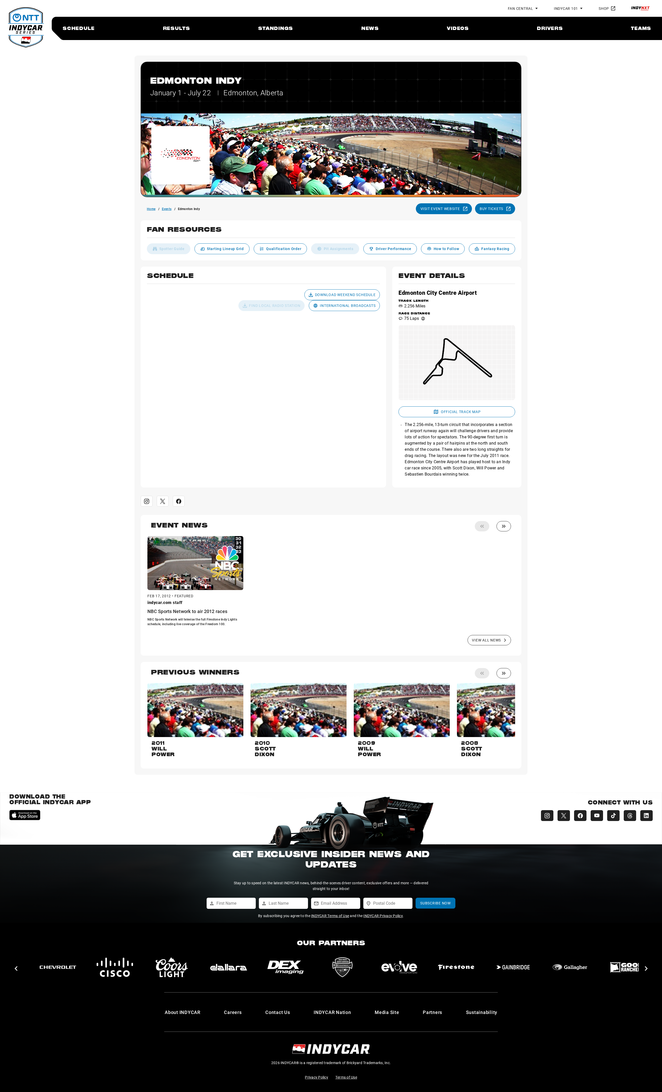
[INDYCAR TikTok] (613, 815)
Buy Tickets (491, 208)
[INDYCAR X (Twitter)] (564, 815)
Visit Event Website (440, 208)
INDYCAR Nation (332, 1012)
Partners (432, 1012)
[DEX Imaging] (114, 967)
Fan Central (520, 8)
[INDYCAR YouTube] (597, 815)
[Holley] (513, 967)
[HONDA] (626, 967)
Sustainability (482, 1012)
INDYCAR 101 (566, 8)
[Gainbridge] (342, 967)
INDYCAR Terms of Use (330, 915)
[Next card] (503, 526)
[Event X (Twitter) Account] (163, 501)
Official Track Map (461, 411)
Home (151, 209)
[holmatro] (570, 967)
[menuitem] (79, 28)
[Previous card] (482, 526)
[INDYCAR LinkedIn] (646, 815)
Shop (604, 8)
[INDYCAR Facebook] (580, 815)
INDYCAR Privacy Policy (383, 915)
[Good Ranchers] (456, 967)
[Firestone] (285, 967)
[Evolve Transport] (228, 967)
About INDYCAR (182, 1012)
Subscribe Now (435, 903)
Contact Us (277, 1012)
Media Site (387, 1012)
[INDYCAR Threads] (630, 815)
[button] (331, 232)
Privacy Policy (316, 1077)
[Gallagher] (399, 967)
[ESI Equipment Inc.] (171, 967)
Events (167, 209)
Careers (233, 1012)
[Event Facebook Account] (179, 501)
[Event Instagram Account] (147, 501)
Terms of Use (346, 1077)
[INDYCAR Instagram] (547, 815)
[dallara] (58, 967)
